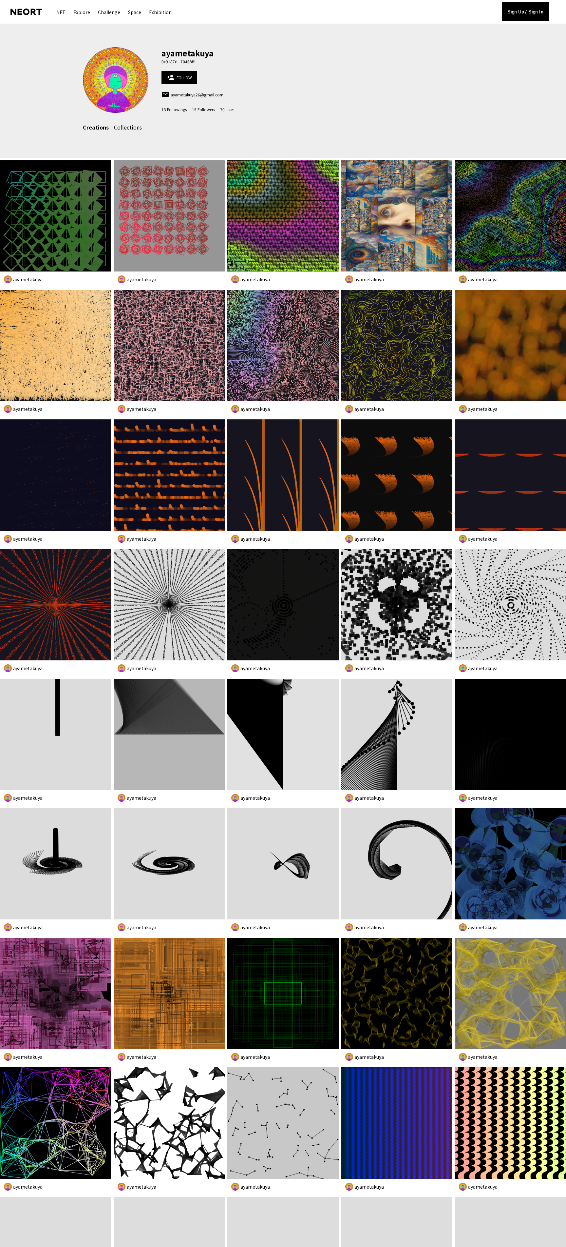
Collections (128, 127)
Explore (81, 12)
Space (134, 12)
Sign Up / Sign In (525, 11)
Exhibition (160, 12)
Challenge (109, 12)
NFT (61, 12)
